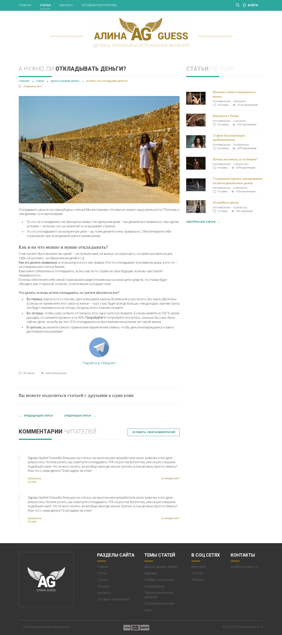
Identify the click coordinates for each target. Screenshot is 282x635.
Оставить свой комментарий (153, 432)
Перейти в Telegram (99, 363)
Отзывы (102, 579)
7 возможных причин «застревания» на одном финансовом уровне (238, 180)
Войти (253, 5)
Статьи (45, 5)
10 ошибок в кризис (226, 202)
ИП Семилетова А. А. (248, 627)
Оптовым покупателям (99, 5)
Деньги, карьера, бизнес (160, 566)
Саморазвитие (154, 586)
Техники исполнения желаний (158, 595)
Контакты (104, 592)
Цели (148, 610)
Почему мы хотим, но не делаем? (235, 159)
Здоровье (150, 573)
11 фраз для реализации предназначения (229, 137)
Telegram (197, 579)
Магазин (66, 5)
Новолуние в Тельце (226, 116)
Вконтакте (198, 566)
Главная (25, 5)
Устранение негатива (159, 603)
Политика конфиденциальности (46, 627)
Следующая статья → (80, 415)
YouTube (197, 573)
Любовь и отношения (159, 579)
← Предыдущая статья (35, 415)
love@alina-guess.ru (244, 566)
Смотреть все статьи (200, 221)
